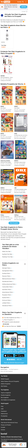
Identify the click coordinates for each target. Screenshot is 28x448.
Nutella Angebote (5, 395)
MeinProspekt (4, 369)
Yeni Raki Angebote (13, 369)
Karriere (3, 429)
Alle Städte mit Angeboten (8, 400)
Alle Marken (4, 386)
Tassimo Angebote (6, 392)
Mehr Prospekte (14, 223)
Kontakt (3, 427)
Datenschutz (4, 413)
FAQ (2, 406)
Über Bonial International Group (9, 422)
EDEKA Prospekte (5, 383)
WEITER (23, 7)
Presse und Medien (6, 425)
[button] (26, 2)
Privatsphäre (4, 416)
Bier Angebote (5, 397)
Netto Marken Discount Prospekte (10, 381)
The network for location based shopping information (12, 440)
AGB (2, 409)
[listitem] (7, 39)
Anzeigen (24, 11)
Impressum (4, 411)
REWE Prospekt (5, 379)
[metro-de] (2, 15)
